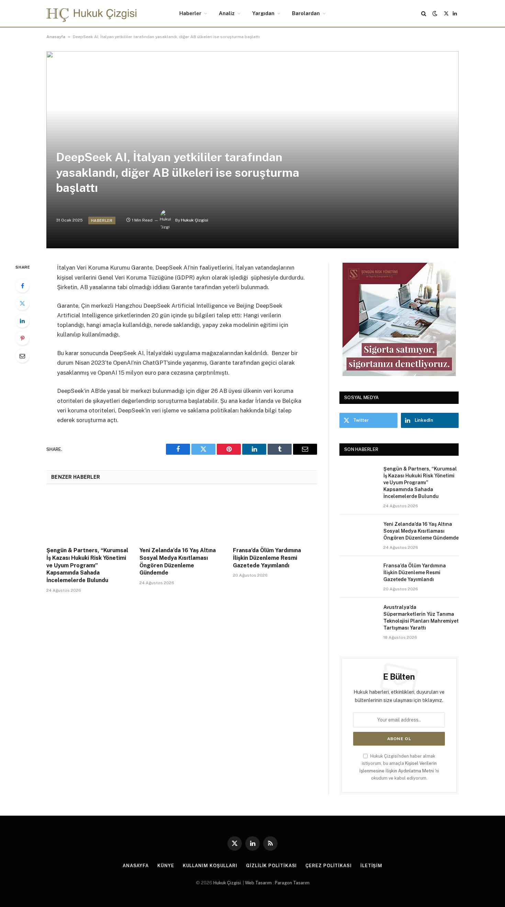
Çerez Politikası (328, 865)
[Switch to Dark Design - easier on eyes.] (435, 13)
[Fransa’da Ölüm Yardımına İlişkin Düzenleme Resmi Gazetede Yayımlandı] (275, 517)
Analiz (227, 13)
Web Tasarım (258, 882)
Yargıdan (263, 13)
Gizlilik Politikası (271, 865)
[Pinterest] (22, 338)
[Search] (424, 13)
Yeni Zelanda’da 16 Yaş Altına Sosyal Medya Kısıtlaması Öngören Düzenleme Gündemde (177, 561)
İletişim (371, 865)
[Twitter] (22, 303)
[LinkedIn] (22, 321)
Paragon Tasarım (292, 882)
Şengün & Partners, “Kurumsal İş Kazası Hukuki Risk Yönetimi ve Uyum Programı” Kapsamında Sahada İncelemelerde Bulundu (87, 565)
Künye (165, 865)
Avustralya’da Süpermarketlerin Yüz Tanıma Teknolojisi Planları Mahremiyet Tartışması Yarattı (421, 617)
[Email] (22, 356)
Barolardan (306, 13)
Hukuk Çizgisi (194, 220)
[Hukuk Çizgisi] (91, 13)
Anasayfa (55, 36)
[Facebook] (22, 286)
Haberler (190, 13)
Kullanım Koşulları (210, 865)
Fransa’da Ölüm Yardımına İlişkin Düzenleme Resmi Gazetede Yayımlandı (267, 558)
